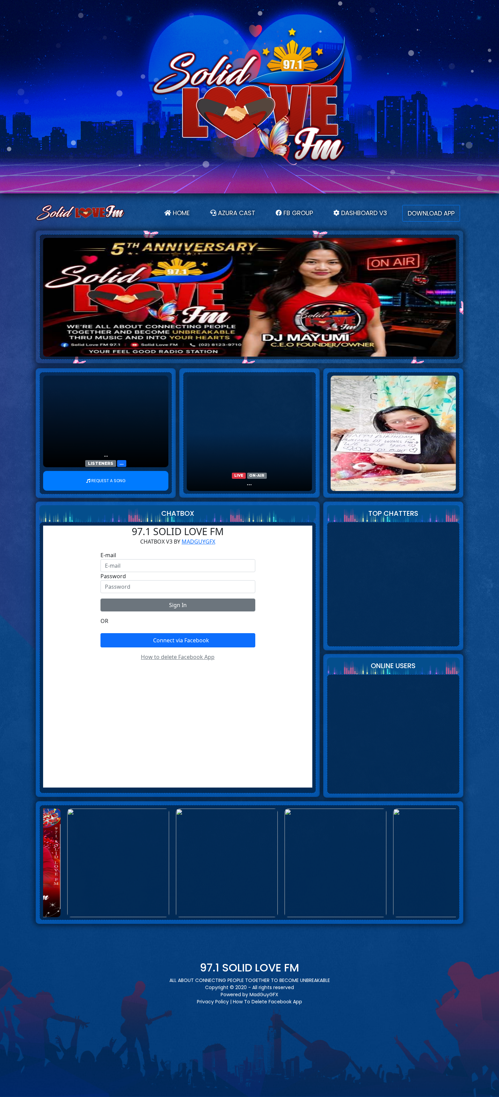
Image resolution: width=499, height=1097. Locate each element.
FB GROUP (297, 213)
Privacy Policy (213, 1001)
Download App (431, 213)
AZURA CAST (235, 213)
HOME (183, 212)
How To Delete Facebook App (267, 1001)
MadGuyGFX (264, 994)
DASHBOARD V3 (363, 213)
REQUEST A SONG (108, 481)
